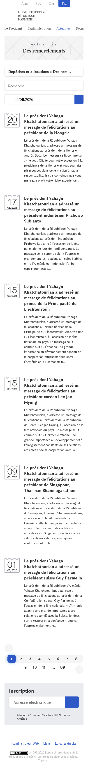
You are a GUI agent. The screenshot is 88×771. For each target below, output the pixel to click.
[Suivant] (79, 669)
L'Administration (39, 28)
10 (35, 667)
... (9, 99)
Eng (51, 3)
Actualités (63, 28)
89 (62, 667)
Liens (47, 743)
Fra (64, 3)
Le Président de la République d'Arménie (31, 15)
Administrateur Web (25, 743)
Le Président (13, 28)
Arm (24, 3)
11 (44, 667)
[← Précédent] (9, 648)
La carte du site (65, 743)
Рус (38, 3)
